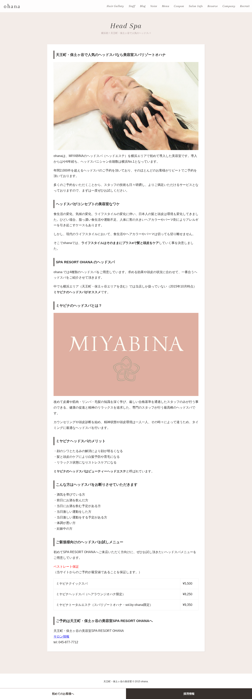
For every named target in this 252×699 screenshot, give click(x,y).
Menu (165, 6)
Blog (143, 6)
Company (228, 6)
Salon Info (196, 6)
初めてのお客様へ (63, 693)
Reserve (213, 6)
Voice (153, 6)
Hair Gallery (115, 6)
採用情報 (189, 693)
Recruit (245, 6)
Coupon (179, 6)
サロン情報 (61, 636)
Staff (132, 6)
